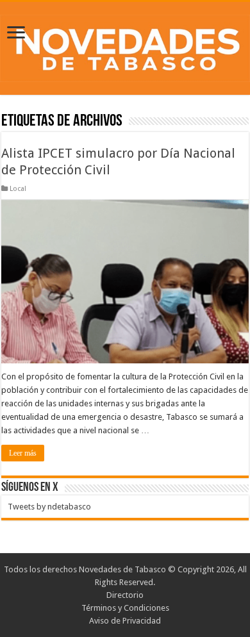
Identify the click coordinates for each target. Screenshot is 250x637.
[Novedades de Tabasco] (125, 46)
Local (18, 189)
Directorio (125, 595)
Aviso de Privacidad (125, 620)
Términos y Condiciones (125, 608)
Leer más (23, 453)
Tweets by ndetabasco (49, 506)
